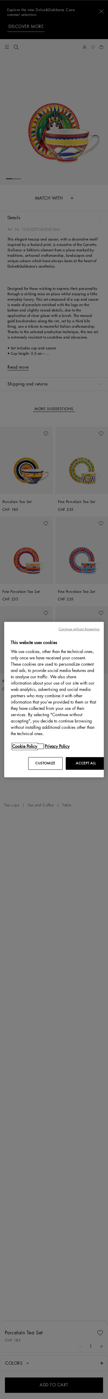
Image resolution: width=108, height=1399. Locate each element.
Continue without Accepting (78, 629)
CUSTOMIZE (45, 763)
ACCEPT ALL (86, 763)
